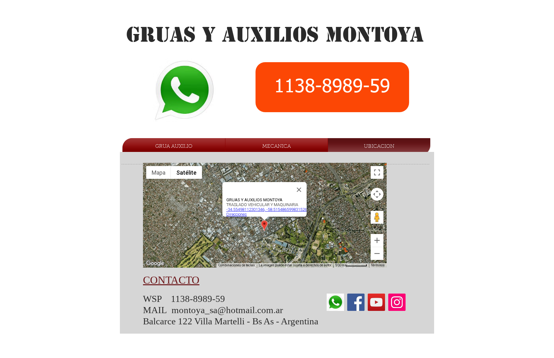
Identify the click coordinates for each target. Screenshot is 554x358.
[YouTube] (376, 302)
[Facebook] (356, 302)
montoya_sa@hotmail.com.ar (227, 310)
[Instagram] (397, 302)
